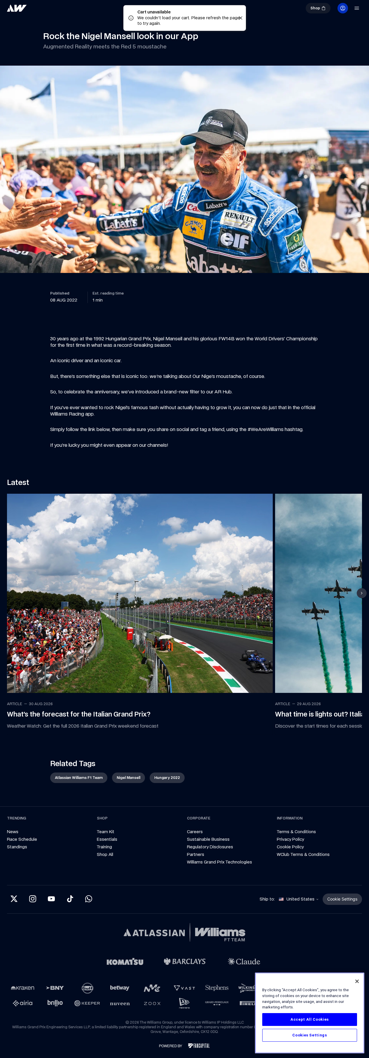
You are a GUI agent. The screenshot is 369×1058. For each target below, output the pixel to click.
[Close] (357, 981)
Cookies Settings (309, 1035)
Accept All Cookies (310, 1019)
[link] (36, 10)
